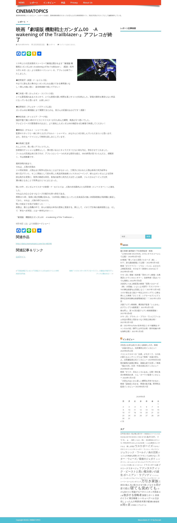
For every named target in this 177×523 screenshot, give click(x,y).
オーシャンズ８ (130, 449)
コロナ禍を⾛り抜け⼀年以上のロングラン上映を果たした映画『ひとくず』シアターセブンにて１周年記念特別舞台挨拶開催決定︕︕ (140, 295)
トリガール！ (139, 465)
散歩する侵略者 (133, 495)
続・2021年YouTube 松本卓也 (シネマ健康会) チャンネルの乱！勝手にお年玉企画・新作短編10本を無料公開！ (140, 328)
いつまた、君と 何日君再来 (143, 440)
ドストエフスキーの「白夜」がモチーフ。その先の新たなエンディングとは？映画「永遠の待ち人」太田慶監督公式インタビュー (140, 357)
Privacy (74, 2)
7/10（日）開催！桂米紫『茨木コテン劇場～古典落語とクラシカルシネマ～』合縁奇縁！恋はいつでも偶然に (140, 278)
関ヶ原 (126, 504)
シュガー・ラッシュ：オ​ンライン (147, 449)
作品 (63, 2)
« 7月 (122, 421)
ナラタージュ (132, 468)
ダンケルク (141, 462)
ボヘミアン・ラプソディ (137, 475)
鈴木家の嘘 (144, 501)
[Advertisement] (140, 131)
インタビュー (49, 2)
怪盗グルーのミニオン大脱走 (145, 491)
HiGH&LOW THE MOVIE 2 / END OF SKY (133, 437)
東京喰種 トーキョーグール (141, 498)
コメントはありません (67, 44)
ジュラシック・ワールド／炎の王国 (139, 452)
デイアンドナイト (151, 462)
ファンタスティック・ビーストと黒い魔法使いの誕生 (140, 471)
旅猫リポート (148, 495)
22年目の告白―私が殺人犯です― (132, 434)
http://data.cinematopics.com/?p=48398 (34, 243)
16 (123, 413)
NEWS (21, 2)
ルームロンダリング (134, 482)
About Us (87, 2)
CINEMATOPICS (32, 11)
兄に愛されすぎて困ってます (141, 485)
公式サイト (21, 256)
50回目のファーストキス (152, 434)
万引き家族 (149, 481)
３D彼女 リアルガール (138, 505)
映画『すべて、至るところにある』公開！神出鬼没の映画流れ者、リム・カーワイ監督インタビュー (140, 375)
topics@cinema (23, 44)
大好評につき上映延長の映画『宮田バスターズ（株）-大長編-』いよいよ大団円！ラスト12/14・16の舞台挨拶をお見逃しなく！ (140, 287)
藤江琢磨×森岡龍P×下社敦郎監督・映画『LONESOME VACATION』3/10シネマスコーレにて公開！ (140, 254)
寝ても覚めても (143, 487)
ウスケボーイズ (144, 446)
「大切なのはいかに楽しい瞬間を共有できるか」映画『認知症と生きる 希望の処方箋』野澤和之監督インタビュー (140, 384)
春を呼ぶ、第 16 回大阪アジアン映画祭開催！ (139, 310)
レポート (34, 2)
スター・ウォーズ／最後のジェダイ (140, 457)
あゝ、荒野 (130, 440)
